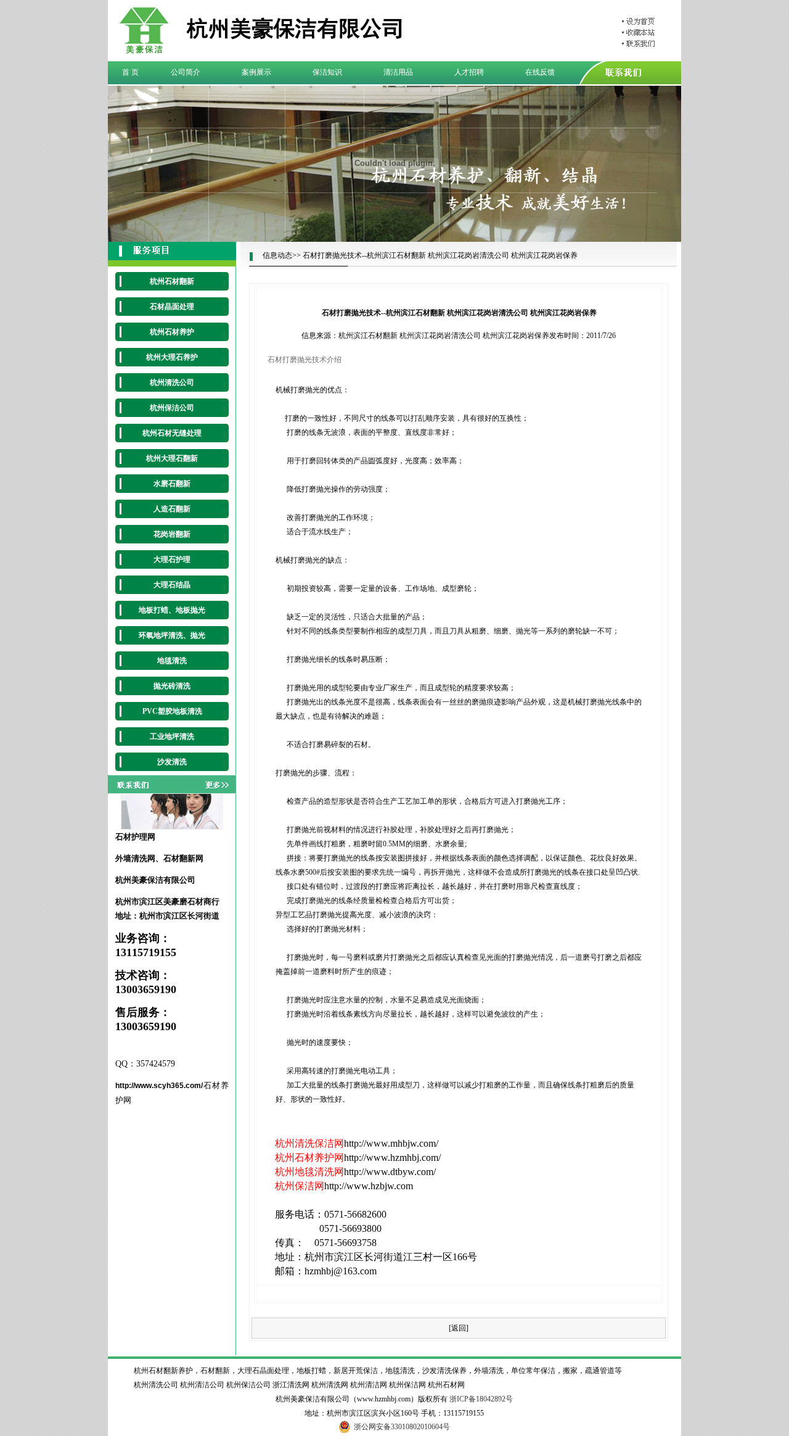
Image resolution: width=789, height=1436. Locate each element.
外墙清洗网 (135, 858)
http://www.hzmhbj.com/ (392, 1157)
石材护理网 (135, 836)
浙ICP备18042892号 (481, 1399)
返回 (458, 1328)
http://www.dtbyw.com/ (390, 1171)
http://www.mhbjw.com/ (391, 1143)
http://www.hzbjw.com (368, 1186)
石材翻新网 (183, 858)
